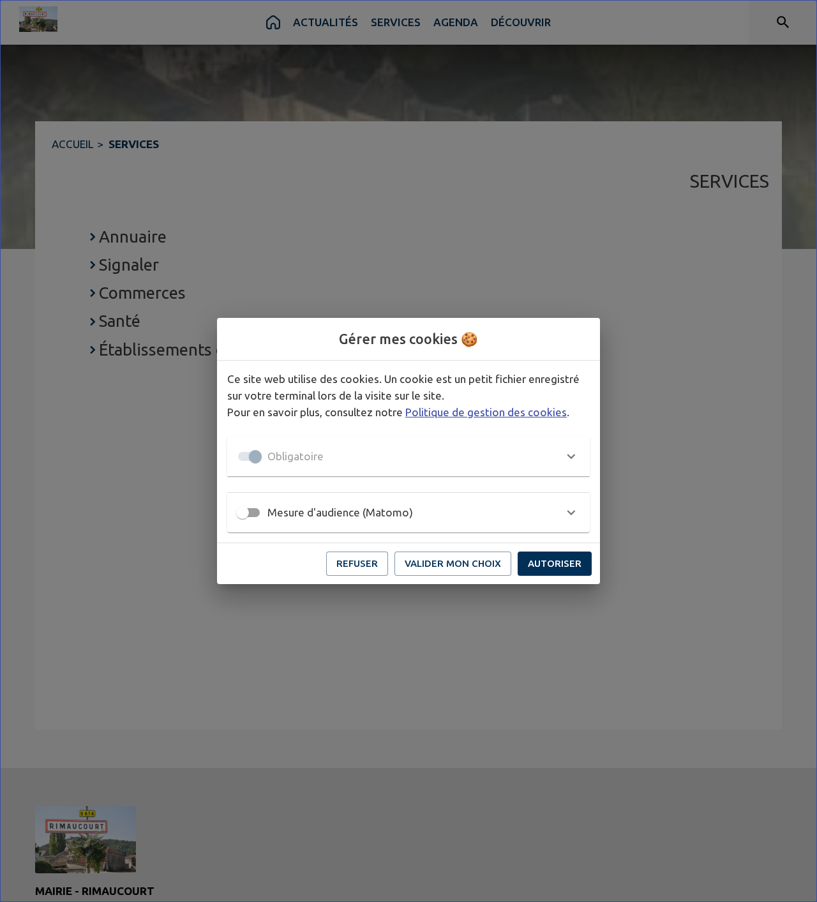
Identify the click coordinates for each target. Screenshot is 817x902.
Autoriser (554, 563)
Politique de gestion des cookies (486, 412)
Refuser (357, 563)
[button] (408, 456)
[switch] (242, 512)
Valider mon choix (453, 563)
